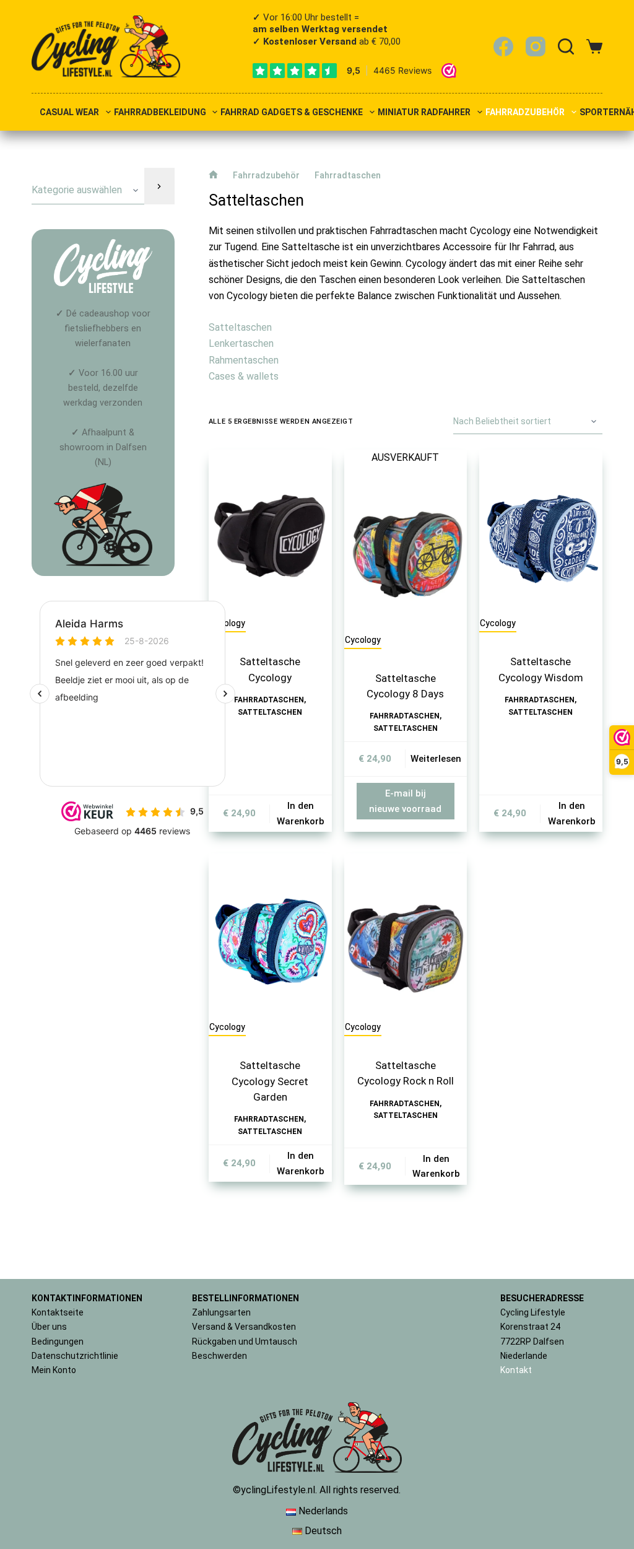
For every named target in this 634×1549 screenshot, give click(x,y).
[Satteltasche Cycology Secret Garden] (270, 935)
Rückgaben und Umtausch (244, 1341)
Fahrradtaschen (269, 700)
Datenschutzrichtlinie (75, 1356)
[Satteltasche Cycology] (270, 532)
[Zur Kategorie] (159, 186)
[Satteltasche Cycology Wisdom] (540, 532)
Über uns (49, 1327)
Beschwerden (219, 1356)
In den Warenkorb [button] (300, 813)
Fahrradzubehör (525, 112)
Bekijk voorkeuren (567, 1493)
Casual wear (69, 112)
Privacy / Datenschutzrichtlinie (487, 1523)
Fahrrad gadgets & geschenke (291, 112)
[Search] (566, 46)
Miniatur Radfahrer (424, 112)
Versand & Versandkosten (244, 1327)
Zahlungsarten (221, 1312)
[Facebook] (503, 46)
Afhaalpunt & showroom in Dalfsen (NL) (103, 447)
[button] (609, 1388)
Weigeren (465, 1493)
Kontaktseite (58, 1312)
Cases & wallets (244, 376)
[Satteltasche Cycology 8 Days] (405, 548)
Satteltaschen (240, 327)
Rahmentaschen (244, 360)
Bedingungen (58, 1341)
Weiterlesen (435, 758)
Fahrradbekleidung (160, 112)
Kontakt (516, 1370)
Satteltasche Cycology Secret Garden (270, 1081)
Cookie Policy (407, 1523)
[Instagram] (535, 46)
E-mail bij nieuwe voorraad (405, 801)
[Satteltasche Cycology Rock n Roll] (405, 935)
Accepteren (363, 1493)
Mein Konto (54, 1370)
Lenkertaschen (241, 343)
